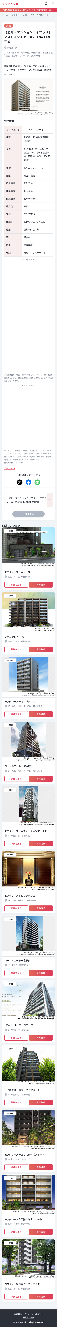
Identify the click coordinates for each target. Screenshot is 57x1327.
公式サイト (9, 468)
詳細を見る (16, 584)
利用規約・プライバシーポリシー (28, 1314)
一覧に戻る (28, 513)
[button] (19, 481)
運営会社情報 (28, 1317)
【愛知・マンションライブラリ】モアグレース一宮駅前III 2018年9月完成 (26, 499)
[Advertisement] (28, 291)
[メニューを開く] (53, 3)
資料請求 (41, 584)
